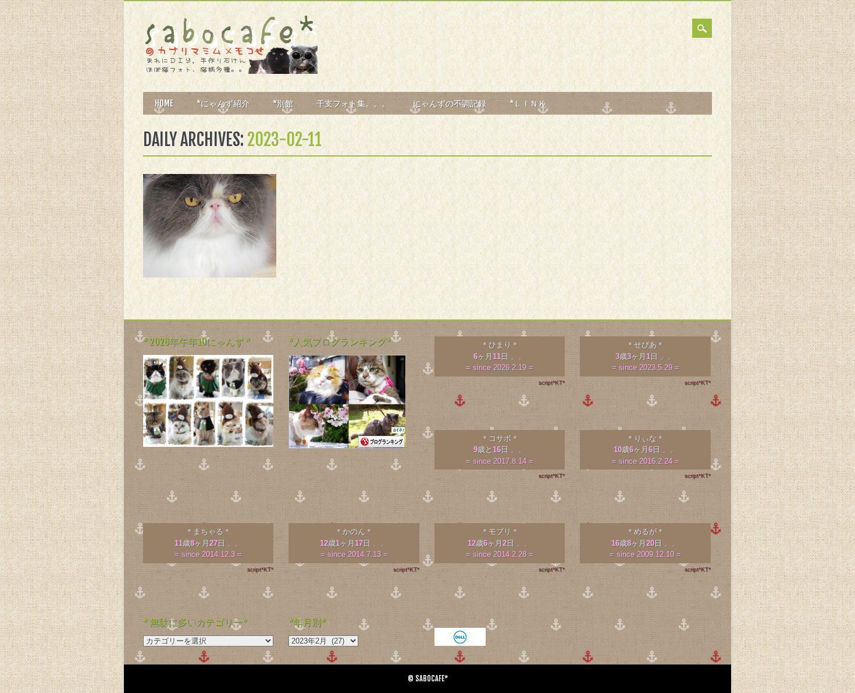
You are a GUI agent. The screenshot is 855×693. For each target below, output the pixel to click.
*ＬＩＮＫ (528, 103)
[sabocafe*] (230, 71)
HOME (164, 103)
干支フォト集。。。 (353, 103)
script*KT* (552, 382)
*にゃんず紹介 (223, 103)
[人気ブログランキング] (347, 446)
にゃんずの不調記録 (449, 103)
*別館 (283, 103)
